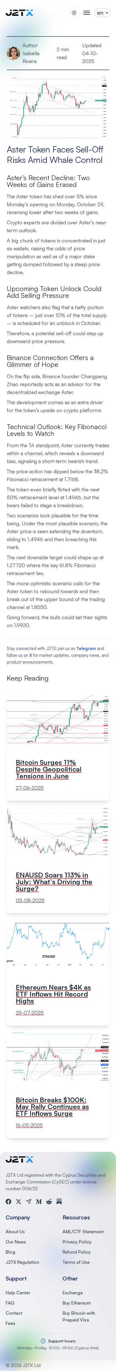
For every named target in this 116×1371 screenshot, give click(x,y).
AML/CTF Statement (83, 1231)
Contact (14, 1313)
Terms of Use (76, 1262)
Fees (10, 1323)
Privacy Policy (77, 1242)
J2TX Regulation (22, 1262)
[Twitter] (18, 1201)
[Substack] (59, 1201)
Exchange (73, 1292)
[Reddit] (49, 1201)
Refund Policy (77, 1252)
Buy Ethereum (77, 1303)
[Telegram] (29, 1201)
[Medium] (39, 1201)
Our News (16, 1242)
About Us (15, 1231)
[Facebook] (8, 1201)
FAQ (10, 1303)
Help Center (18, 1292)
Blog (10, 1252)
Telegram (86, 648)
